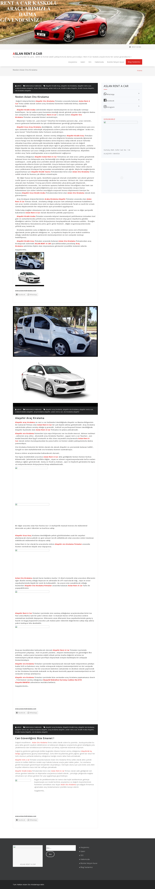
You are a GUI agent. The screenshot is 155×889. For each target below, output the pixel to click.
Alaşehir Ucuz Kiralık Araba (34, 193)
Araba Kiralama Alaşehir (55, 199)
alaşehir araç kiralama (54, 409)
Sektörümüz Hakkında (33, 86)
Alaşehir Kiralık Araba (26, 110)
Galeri (83, 62)
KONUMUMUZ (109, 119)
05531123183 (136, 47)
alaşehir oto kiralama (69, 86)
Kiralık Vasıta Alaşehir (86, 88)
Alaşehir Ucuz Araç (23, 535)
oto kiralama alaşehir (23, 91)
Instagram (110, 107)
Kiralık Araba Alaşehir (69, 88)
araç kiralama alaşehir (42, 412)
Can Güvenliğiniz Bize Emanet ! (34, 738)
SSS (90, 62)
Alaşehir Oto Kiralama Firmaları (38, 585)
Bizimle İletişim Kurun (115, 62)
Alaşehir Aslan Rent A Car (45, 157)
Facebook (110, 101)
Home (139, 70)
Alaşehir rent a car (22, 760)
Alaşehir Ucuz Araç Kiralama (29, 127)
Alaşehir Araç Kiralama (29, 418)
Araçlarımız (72, 62)
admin (18, 86)
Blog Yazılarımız (134, 62)
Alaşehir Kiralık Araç (53, 86)
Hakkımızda (99, 62)
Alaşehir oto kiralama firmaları (68, 544)
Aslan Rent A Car (33, 213)
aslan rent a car (54, 88)
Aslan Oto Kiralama (41, 88)
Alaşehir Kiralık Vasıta (40, 172)
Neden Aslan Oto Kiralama (32, 96)
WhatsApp (110, 94)
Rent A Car (51, 115)
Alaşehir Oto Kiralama (45, 101)
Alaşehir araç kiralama (25, 422)
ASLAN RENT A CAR (72, 55)
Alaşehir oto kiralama (24, 433)
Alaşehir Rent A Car (23, 613)
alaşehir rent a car (84, 86)
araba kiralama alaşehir (24, 88)
